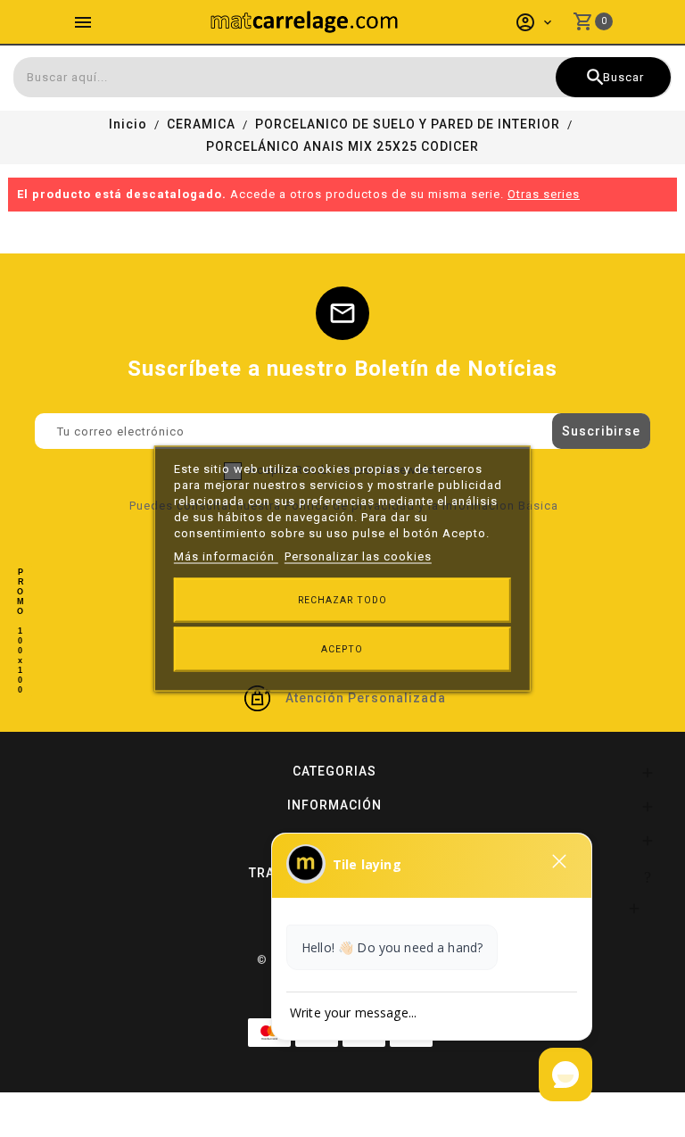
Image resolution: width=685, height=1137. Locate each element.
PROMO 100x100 (20, 631)
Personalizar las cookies (358, 556)
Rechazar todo (342, 600)
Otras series (544, 194)
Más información (226, 556)
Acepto (342, 649)
